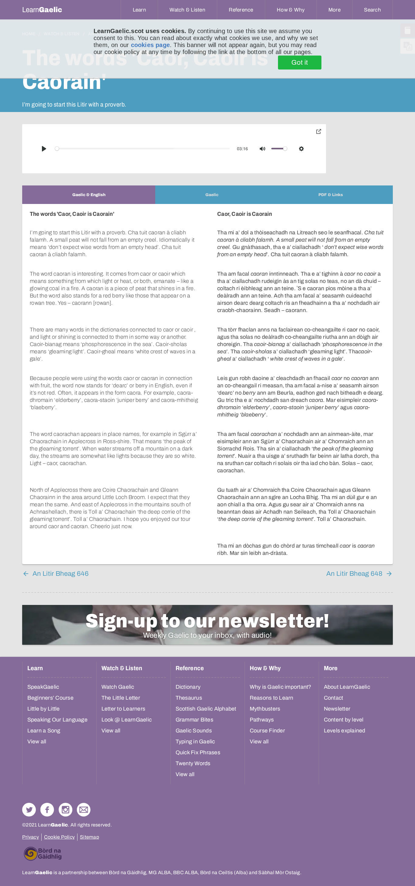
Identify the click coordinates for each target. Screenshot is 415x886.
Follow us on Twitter (29, 809)
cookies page (150, 45)
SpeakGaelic (43, 687)
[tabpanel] (207, 384)
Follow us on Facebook (47, 809)
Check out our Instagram (65, 809)
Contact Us (84, 809)
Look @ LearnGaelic (126, 720)
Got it (299, 62)
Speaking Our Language (57, 720)
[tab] (88, 194)
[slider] (142, 148)
